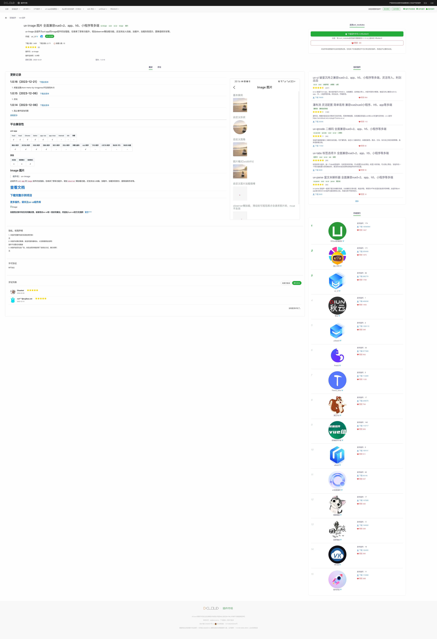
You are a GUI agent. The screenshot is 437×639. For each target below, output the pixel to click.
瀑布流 (316, 109)
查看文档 (17, 187)
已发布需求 (396, 9)
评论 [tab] (159, 67)
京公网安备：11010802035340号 (227, 624)
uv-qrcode (317, 133)
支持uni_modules (357, 24)
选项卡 (316, 157)
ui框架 (332, 84)
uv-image (104, 26)
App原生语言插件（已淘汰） (72, 9)
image (121, 26)
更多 (357, 201)
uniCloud (102, 9)
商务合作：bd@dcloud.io (211, 620)
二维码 (340, 133)
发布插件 (421, 9)
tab (330, 157)
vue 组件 (22, 17)
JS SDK (26, 9)
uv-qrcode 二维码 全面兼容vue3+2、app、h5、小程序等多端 (349, 129)
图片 (126, 26)
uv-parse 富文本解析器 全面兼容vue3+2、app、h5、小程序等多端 (353, 177)
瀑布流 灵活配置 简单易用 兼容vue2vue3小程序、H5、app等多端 (352, 105)
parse (332, 181)
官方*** (88, 212)
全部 (6, 9)
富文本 (338, 181)
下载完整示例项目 (21, 195)
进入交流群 (49, 36)
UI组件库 (326, 84)
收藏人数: (60, 43)
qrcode (324, 133)
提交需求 (386, 9)
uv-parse (316, 181)
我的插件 (431, 9)
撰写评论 (297, 283)
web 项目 (90, 9)
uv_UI (34, 36)
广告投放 (223, 620)
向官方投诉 (286, 283)
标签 (334, 157)
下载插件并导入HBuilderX (358, 34)
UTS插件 (37, 9)
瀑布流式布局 (323, 109)
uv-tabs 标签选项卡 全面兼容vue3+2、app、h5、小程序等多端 (351, 153)
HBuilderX (114, 9)
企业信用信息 (254, 628)
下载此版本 (43, 82)
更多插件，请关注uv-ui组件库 (25, 202)
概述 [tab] (150, 67)
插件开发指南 (410, 9)
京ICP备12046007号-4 (206, 624)
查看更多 (14, 115)
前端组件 (15, 9)
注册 (431, 3)
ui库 (337, 84)
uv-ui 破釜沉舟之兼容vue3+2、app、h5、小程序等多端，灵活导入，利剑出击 (357, 78)
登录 (425, 3)
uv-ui (115, 26)
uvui (110, 26)
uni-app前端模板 (51, 9)
